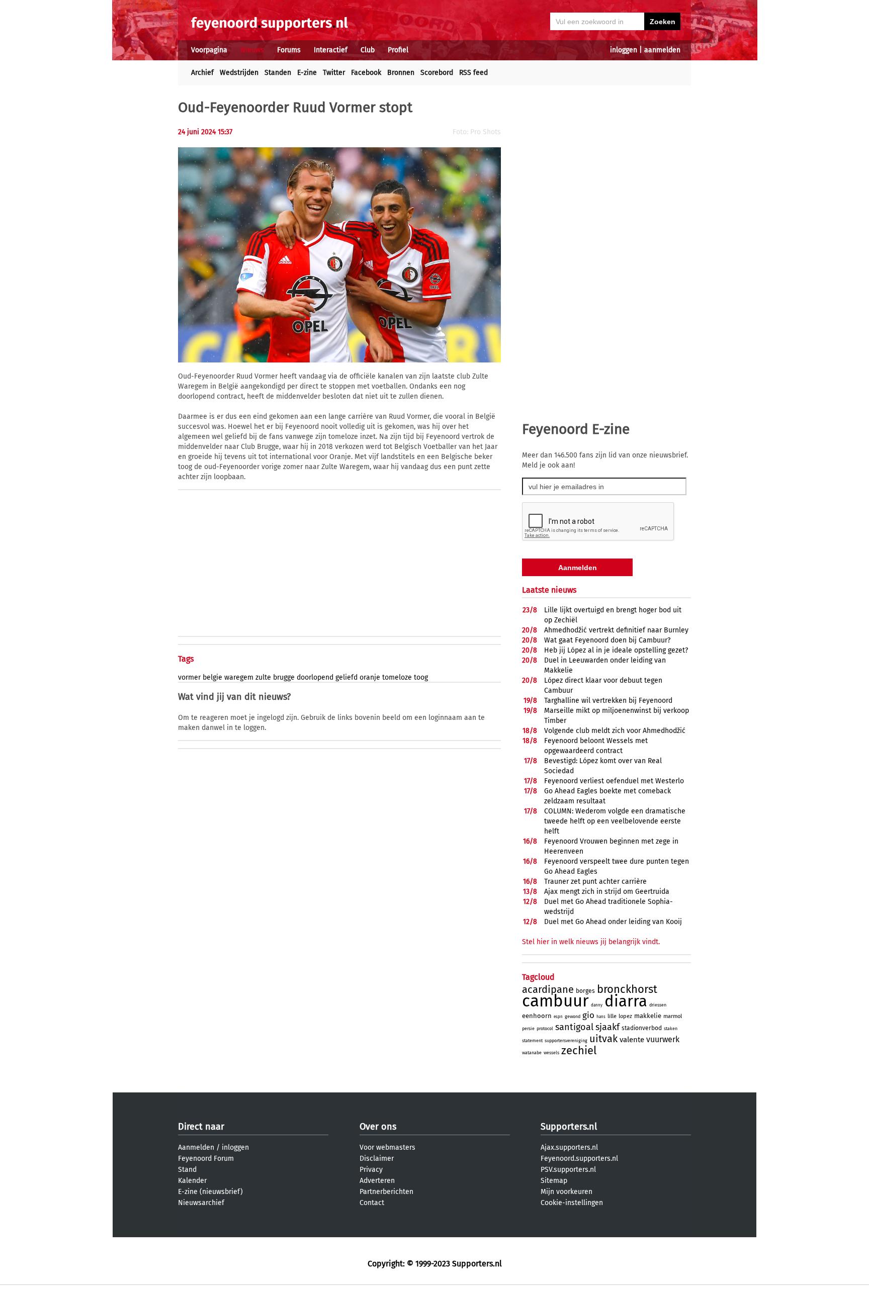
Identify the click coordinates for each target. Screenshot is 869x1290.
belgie (212, 677)
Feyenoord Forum (206, 1158)
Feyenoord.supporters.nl (579, 1158)
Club (368, 50)
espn (558, 1017)
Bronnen (400, 72)
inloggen (623, 50)
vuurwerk (662, 1039)
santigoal (574, 1027)
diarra (625, 1001)
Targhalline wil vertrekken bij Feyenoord (608, 700)
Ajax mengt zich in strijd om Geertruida (606, 891)
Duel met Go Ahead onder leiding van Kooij (613, 921)
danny (596, 1005)
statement (532, 1040)
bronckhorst (627, 989)
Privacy (371, 1169)
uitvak (603, 1039)
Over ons (378, 1126)
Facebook (366, 72)
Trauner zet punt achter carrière (595, 881)
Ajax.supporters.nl (569, 1147)
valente (632, 1039)
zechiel (578, 1050)
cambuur (555, 1001)
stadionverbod (642, 1028)
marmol (672, 1016)
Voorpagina (209, 50)
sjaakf (607, 1027)
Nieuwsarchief (201, 1203)
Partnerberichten (386, 1191)
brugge (284, 677)
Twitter (334, 72)
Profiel (398, 50)
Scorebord (436, 72)
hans (600, 1017)
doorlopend (315, 677)
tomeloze (397, 677)
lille (612, 1016)
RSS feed (473, 72)
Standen (278, 72)
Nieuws (252, 50)
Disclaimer (377, 1158)
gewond (572, 1016)
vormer (189, 677)
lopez (625, 1016)
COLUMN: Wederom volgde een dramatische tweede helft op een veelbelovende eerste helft (614, 821)
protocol (545, 1028)
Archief (202, 72)
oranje (370, 677)
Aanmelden (196, 1147)
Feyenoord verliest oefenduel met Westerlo (614, 781)
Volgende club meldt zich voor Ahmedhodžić (614, 730)
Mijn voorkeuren (566, 1191)
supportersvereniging (566, 1040)
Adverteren (377, 1180)
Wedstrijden (239, 72)
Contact (372, 1203)
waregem (238, 677)
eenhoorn (537, 1016)
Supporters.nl (569, 1126)
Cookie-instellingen (572, 1203)
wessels (551, 1052)
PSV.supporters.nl (568, 1169)
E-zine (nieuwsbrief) (210, 1191)
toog (421, 677)
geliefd (346, 677)
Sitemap (554, 1180)
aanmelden (662, 50)
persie (528, 1028)
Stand (187, 1169)
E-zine (307, 72)
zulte (263, 677)
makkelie (647, 1016)
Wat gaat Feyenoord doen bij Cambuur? (607, 640)
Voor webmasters (387, 1147)
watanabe (532, 1052)
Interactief (330, 50)
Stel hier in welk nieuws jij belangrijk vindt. (591, 942)
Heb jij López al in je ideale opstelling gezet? (616, 650)
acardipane (548, 989)
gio (588, 1015)
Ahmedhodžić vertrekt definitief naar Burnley (616, 630)
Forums (289, 50)
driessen (657, 1004)
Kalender (192, 1180)
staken (670, 1028)
